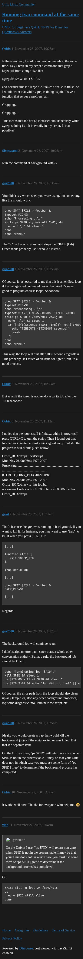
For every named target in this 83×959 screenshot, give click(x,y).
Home (6, 930)
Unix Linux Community (18, 4)
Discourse (26, 948)
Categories (22, 930)
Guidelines (40, 930)
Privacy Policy (12, 938)
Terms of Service (63, 930)
